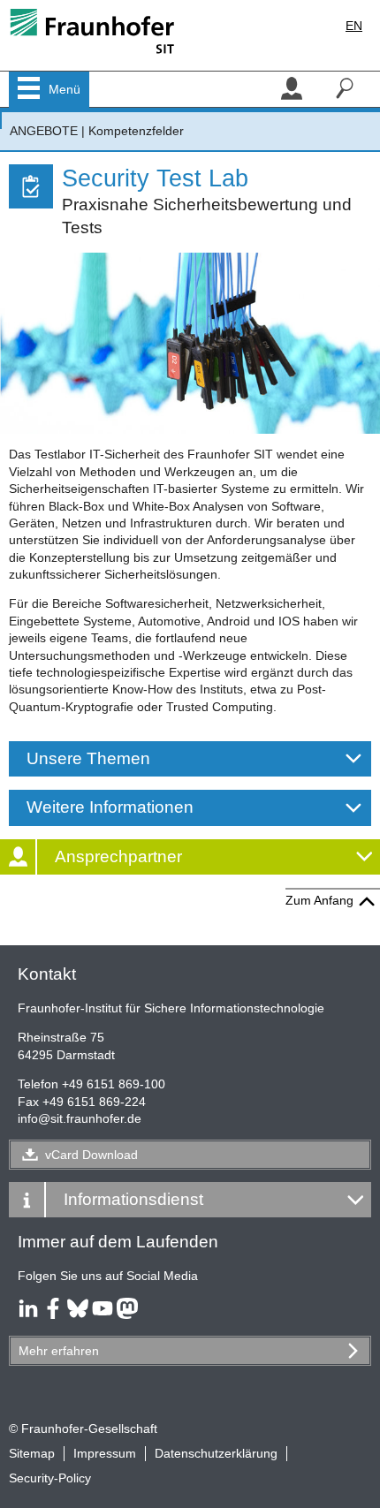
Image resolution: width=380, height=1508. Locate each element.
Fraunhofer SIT (1, 120)
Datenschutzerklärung (216, 1453)
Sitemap (32, 1453)
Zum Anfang (319, 900)
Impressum (104, 1453)
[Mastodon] (127, 1314)
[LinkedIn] (28, 1314)
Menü (64, 89)
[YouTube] (102, 1314)
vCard (91, 1155)
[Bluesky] (77, 1314)
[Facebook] (53, 1314)
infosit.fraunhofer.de (79, 1118)
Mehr (59, 1351)
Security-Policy (50, 1478)
